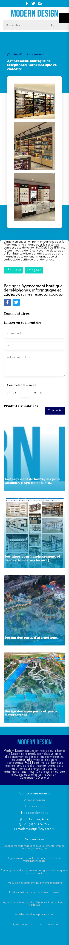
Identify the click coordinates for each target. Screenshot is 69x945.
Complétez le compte (21, 385)
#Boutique (13, 270)
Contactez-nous (34, 806)
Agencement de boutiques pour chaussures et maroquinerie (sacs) (34, 859)
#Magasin (34, 270)
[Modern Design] (34, 18)
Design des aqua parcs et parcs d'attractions (34, 924)
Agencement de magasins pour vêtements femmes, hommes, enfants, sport (34, 847)
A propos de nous (34, 800)
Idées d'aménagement (25, 54)
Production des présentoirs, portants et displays (34, 883)
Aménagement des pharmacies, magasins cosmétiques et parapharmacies (35, 871)
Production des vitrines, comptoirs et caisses (34, 892)
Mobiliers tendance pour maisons (34, 914)
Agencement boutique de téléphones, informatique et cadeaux (34, 903)
